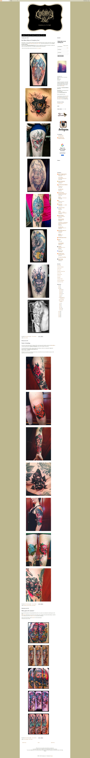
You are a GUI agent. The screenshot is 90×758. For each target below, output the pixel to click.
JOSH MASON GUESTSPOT (62, 178)
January (60, 309)
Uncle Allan (38, 35)
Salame (59, 239)
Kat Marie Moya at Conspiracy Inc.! (31, 40)
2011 (59, 314)
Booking (25, 605)
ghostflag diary (60, 189)
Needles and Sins (61, 219)
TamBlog (59, 246)
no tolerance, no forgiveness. (63, 222)
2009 (59, 316)
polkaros (59, 234)
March (60, 307)
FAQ (33, 35)
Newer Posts (24, 742)
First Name (59, 49)
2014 (59, 288)
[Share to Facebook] (41, 336)
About (28, 35)
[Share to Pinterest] (42, 336)
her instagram (39, 48)
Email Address (62, 46)
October (60, 292)
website (33, 617)
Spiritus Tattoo (38, 43)
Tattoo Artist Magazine (60, 280)
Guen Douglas (24, 614)
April (60, 305)
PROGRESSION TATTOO (62, 237)
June (60, 303)
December (60, 289)
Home (24, 35)
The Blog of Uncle (60, 103)
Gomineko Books (61, 192)
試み (59, 240)
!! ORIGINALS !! (60, 186)
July (60, 296)
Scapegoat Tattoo (60, 278)
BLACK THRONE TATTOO (62, 174)
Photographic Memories (62, 230)
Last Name (59, 52)
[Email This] (38, 336)
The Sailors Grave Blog (62, 257)
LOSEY (59, 211)
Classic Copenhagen (61, 181)
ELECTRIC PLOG (61, 137)
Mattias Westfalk (61, 215)
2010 (59, 315)
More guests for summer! (28, 610)
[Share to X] (40, 336)
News (44, 35)
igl (58, 200)
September (61, 293)
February (60, 308)
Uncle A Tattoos (29, 605)
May (60, 304)
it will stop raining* (61, 207)
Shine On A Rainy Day (61, 254)
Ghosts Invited (60, 231)
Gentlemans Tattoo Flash (61, 271)
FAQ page (62, 85)
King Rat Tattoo (59, 274)
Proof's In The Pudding (61, 216)
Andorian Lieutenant (61, 201)
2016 (59, 285)
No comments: (34, 336)
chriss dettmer (60, 177)
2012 (59, 312)
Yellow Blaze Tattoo (60, 281)
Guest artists (26, 337)
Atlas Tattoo (59, 265)
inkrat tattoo (60, 204)
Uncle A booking (26, 343)
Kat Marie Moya (32, 43)
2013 (59, 311)
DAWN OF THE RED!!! (61, 138)
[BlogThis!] (39, 336)
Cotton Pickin (59, 268)
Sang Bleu (58, 277)
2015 (59, 287)
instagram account (32, 615)
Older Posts (53, 742)
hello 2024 (59, 208)
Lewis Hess (59, 275)
